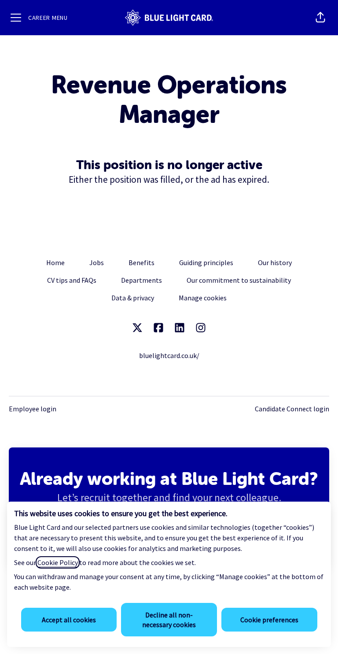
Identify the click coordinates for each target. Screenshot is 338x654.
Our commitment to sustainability (239, 280)
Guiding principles (206, 262)
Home (55, 262)
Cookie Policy (57, 562)
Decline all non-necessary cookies (169, 619)
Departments (141, 280)
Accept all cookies (69, 619)
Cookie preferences (269, 619)
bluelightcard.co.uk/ (169, 355)
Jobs (96, 262)
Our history (275, 262)
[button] (320, 17)
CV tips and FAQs (71, 280)
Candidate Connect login (292, 408)
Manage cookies (203, 297)
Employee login (32, 408)
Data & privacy (132, 297)
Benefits (141, 262)
